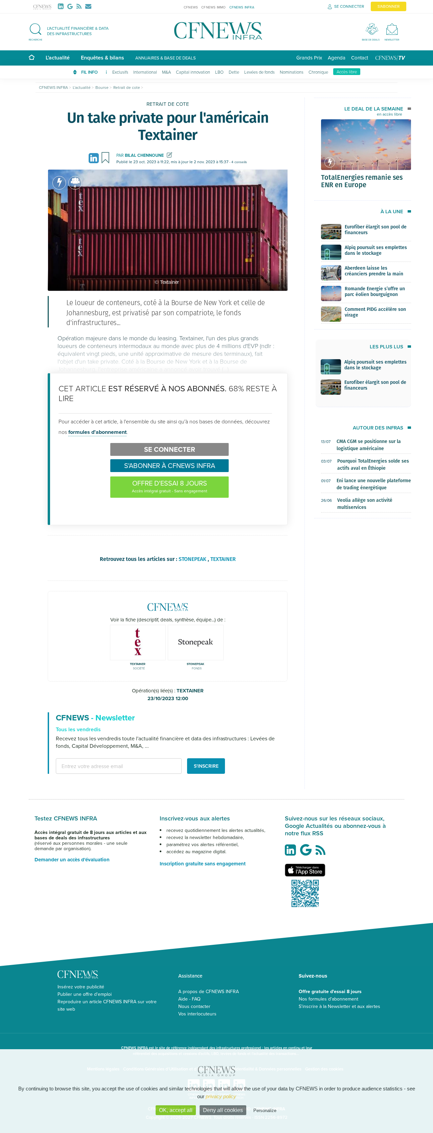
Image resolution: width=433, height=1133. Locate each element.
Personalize (264, 1110)
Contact (359, 57)
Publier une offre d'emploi (85, 994)
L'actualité (58, 57)
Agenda (336, 57)
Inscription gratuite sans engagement (203, 863)
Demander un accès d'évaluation (72, 859)
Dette (234, 72)
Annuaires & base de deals (165, 58)
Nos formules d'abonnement (328, 998)
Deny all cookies (223, 1110)
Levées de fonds (259, 72)
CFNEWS (191, 7)
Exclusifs (120, 72)
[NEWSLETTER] (392, 29)
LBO (219, 72)
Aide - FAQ (189, 998)
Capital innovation (193, 72)
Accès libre (347, 72)
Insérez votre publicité (81, 986)
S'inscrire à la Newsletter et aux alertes (339, 1006)
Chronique (318, 72)
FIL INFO (90, 72)
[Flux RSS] (80, 6)
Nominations (291, 72)
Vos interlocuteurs (197, 1013)
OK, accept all (175, 1110)
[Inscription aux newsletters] (88, 6)
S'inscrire (206, 766)
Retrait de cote (167, 103)
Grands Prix (309, 57)
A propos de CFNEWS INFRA (208, 991)
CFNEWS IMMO (213, 7)
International (145, 72)
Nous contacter (194, 1006)
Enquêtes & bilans (102, 57)
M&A (166, 72)
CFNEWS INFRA (241, 7)
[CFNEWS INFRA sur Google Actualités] (307, 852)
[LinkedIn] (62, 6)
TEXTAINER (175, 694)
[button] (72, 31)
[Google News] (71, 6)
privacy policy (221, 1096)
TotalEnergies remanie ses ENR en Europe (362, 181)
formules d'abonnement (97, 432)
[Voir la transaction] (59, 183)
